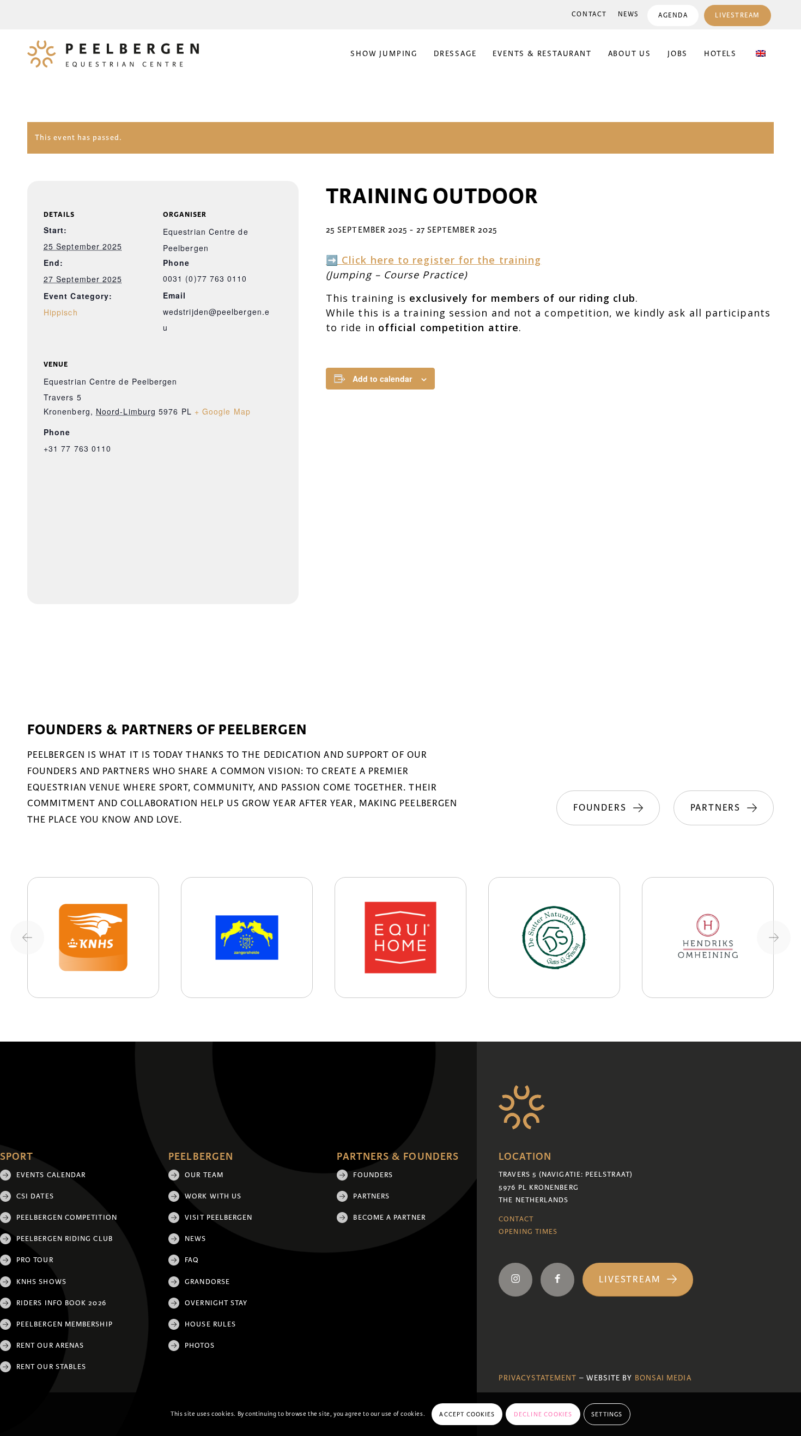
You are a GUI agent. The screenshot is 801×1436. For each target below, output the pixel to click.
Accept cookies (467, 1414)
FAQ (192, 1260)
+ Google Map (223, 411)
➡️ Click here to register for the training (433, 259)
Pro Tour (34, 1260)
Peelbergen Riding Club (64, 1238)
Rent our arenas (50, 1345)
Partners (371, 1196)
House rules (210, 1324)
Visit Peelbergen (218, 1217)
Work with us (213, 1196)
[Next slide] (774, 937)
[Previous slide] (27, 937)
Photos (199, 1345)
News (628, 14)
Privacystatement (538, 1378)
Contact (589, 14)
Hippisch (61, 312)
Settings (607, 1414)
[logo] (113, 53)
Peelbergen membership (64, 1324)
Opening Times (528, 1231)
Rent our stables (51, 1366)
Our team (204, 1175)
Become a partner (389, 1217)
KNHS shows (41, 1281)
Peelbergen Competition (66, 1217)
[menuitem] (589, 14)
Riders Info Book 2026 (61, 1303)
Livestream (737, 15)
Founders (373, 1175)
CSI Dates (35, 1196)
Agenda (673, 15)
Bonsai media (663, 1378)
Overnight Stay (216, 1303)
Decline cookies (543, 1414)
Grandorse (207, 1281)
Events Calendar (51, 1175)
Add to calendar (382, 378)
